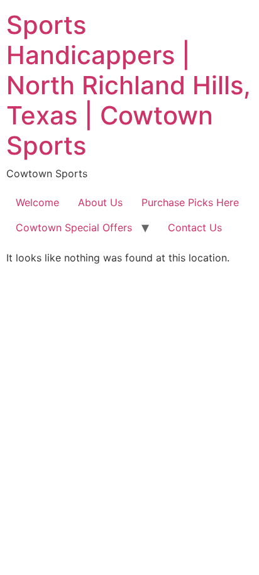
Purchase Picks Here (190, 202)
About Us (100, 202)
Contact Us (195, 227)
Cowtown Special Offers (74, 227)
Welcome (37, 202)
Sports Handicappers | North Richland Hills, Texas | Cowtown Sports (128, 85)
